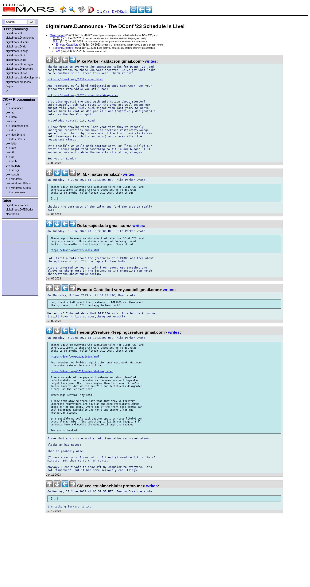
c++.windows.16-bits (18, 183)
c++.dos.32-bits (15, 139)
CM (58, 51)
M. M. (56, 38)
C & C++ (103, 11)
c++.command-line (17, 125)
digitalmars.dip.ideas (18, 82)
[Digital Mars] (62, 11)
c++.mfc (11, 148)
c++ (8, 103)
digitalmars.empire (17, 205)
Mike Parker (57, 35)
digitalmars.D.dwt (16, 73)
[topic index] (133, 11)
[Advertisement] (15, 230)
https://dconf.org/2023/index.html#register (82, 95)
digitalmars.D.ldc (16, 46)
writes (150, 61)
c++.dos (11, 130)
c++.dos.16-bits (15, 134)
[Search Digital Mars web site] (72, 11)
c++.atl (10, 112)
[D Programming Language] (90, 11)
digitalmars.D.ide (16, 59)
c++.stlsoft (12, 174)
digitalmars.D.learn (17, 42)
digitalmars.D (14, 33)
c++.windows (14, 179)
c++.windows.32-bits (18, 187)
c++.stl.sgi (12, 170)
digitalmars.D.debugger (20, 64)
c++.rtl (10, 152)
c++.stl (10, 156)
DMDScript (120, 11)
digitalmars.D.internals (19, 68)
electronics (12, 214)
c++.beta (11, 117)
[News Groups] (81, 11)
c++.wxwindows (15, 192)
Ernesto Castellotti (67, 44)
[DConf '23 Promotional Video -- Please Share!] (141, 11)
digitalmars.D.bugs (17, 51)
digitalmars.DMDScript (19, 209)
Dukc (56, 41)
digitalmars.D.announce (20, 37)
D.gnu (9, 86)
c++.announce (14, 108)
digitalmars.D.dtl (16, 55)
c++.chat (11, 121)
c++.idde (11, 143)
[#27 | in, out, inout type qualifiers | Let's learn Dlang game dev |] (148, 11)
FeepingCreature (63, 47)
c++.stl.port (13, 165)
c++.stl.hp (12, 161)
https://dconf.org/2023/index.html (75, 79)
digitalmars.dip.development (21, 77)
